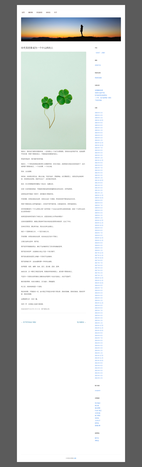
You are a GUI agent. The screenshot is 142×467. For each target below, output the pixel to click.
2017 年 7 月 (98, 263)
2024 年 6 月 (98, 135)
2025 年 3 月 (98, 128)
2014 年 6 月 (98, 340)
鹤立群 (97, 405)
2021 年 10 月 (99, 180)
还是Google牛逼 (100, 93)
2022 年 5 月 (98, 170)
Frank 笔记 (98, 410)
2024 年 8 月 (98, 133)
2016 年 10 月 (99, 283)
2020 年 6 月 (98, 208)
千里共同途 (98, 100)
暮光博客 (97, 408)
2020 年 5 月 (98, 210)
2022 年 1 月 (98, 178)
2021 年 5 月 (98, 185)
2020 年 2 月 (98, 215)
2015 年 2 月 (98, 320)
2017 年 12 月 (99, 253)
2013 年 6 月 (98, 368)
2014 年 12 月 (99, 325)
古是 (75, 458)
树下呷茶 (97, 415)
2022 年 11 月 (99, 160)
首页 (23, 12)
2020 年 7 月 (98, 205)
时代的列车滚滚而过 (101, 95)
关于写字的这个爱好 (28, 322)
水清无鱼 (97, 413)
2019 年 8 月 (98, 230)
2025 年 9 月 (98, 123)
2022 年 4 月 (98, 173)
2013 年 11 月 (99, 358)
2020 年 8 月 (98, 203)
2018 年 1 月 (98, 250)
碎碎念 (48, 12)
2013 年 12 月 (99, 355)
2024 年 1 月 (98, 140)
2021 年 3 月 (98, 190)
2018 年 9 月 (98, 243)
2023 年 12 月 (99, 143)
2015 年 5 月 (98, 313)
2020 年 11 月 (99, 195)
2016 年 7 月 (98, 288)
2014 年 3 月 (98, 348)
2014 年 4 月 (98, 345)
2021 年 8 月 (98, 183)
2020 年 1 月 (98, 218)
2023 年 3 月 (98, 155)
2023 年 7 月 (98, 148)
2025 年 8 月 (98, 125)
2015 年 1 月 (98, 323)
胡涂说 (97, 418)
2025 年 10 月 (99, 120)
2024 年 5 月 (98, 138)
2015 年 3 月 (98, 318)
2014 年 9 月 (98, 333)
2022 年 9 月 (98, 163)
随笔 (45, 309)
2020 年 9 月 (98, 200)
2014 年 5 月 (98, 343)
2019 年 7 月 (98, 233)
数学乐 (97, 438)
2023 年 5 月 (98, 153)
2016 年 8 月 (98, 285)
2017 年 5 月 (98, 268)
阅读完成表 (98, 78)
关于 (55, 12)
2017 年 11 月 (99, 255)
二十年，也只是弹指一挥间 (103, 98)
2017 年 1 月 (98, 275)
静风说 (97, 423)
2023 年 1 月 (98, 158)
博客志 (97, 440)
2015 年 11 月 (99, 303)
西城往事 (97, 425)
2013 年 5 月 (98, 370)
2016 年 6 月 (98, 290)
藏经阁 (30, 12)
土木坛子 (97, 420)
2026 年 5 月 (98, 113)
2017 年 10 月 (99, 258)
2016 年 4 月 (98, 295)
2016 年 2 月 (98, 300)
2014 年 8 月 (98, 335)
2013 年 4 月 (98, 373)
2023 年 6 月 (98, 150)
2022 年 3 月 (98, 175)
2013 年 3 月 (98, 375)
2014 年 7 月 (98, 338)
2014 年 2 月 (98, 350)
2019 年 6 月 (98, 235)
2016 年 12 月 (99, 278)
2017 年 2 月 (98, 273)
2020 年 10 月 (99, 198)
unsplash (97, 390)
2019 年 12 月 (99, 220)
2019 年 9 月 (98, 228)
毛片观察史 (81, 322)
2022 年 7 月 (98, 168)
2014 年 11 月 (99, 328)
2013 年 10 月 (99, 360)
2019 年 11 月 (99, 223)
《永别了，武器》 (100, 52)
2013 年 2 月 (98, 378)
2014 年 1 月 (98, 353)
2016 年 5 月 (98, 293)
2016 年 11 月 (99, 280)
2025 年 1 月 (98, 130)
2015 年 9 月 (98, 305)
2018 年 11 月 (99, 240)
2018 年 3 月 (98, 248)
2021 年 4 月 (98, 188)
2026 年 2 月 (98, 118)
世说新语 (39, 12)
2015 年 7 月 (98, 310)
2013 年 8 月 (98, 365)
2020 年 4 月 (98, 213)
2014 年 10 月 (99, 330)
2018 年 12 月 (99, 238)
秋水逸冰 (97, 403)
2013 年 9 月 (98, 363)
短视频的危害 (99, 90)
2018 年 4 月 (98, 245)
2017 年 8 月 (98, 260)
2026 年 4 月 (98, 115)
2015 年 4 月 (98, 315)
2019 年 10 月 (99, 225)
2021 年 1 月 (98, 193)
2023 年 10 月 (99, 145)
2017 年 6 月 (98, 265)
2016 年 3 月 (98, 298)
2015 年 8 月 (98, 308)
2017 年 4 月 (98, 270)
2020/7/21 (98, 65)
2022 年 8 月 (98, 165)
